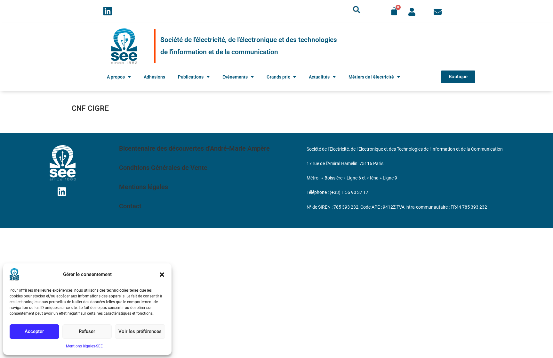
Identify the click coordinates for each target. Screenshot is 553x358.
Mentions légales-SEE (84, 346)
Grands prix (278, 76)
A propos (116, 76)
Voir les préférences (140, 331)
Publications (191, 76)
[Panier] (394, 11)
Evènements (235, 76)
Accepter (34, 331)
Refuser (87, 331)
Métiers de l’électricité (371, 76)
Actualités (319, 76)
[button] (162, 274)
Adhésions (154, 76)
